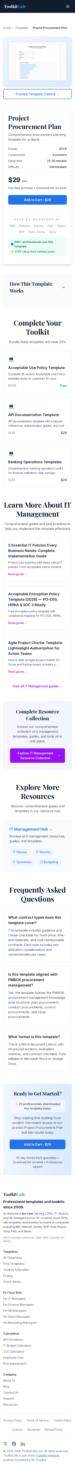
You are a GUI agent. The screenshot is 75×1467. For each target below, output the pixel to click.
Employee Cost (13, 1357)
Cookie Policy (63, 1420)
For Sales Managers (16, 1316)
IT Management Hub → (31, 829)
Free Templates (14, 1263)
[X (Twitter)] (5, 1444)
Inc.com (27, 1213)
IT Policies (20, 852)
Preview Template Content (37, 94)
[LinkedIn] (23, 1444)
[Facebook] (14, 1444)
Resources (10, 1404)
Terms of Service (37, 1420)
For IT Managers (14, 1298)
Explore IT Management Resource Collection (35, 755)
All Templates (12, 1257)
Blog (6, 1386)
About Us (9, 1380)
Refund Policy (54, 1429)
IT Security (43, 852)
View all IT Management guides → (37, 686)
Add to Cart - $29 (37, 200)
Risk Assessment (14, 1363)
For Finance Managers (18, 1304)
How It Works (12, 1281)
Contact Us (10, 1392)
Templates (22, 27)
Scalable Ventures (47, 1455)
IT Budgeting (49, 862)
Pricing (8, 1275)
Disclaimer (33, 1429)
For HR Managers (15, 1310)
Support (8, 1398)
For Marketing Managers (20, 1322)
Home (7, 27)
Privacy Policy (12, 1420)
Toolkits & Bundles (16, 1269)
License (17, 1429)
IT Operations (22, 862)
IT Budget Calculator (17, 1345)
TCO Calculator (13, 1351)
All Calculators (13, 1339)
